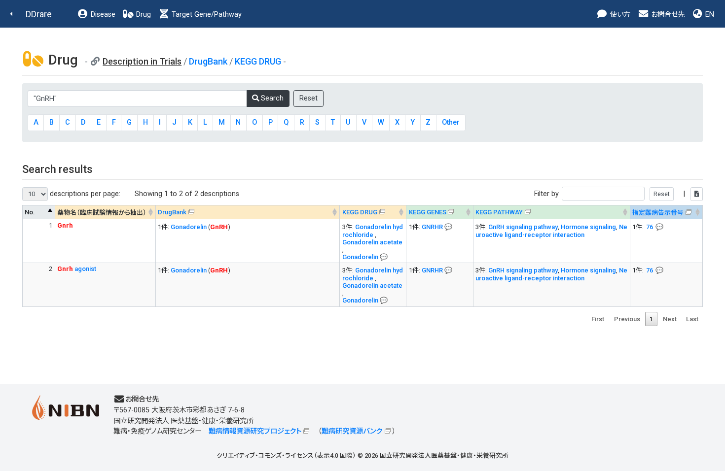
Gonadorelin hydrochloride (372, 230)
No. (30, 212)
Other (451, 122)
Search (271, 98)
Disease (102, 14)
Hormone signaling (588, 227)
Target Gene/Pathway (206, 14)
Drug (142, 14)
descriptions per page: (84, 194)
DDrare (39, 14)
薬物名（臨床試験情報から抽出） (101, 212)
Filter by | (610, 194)
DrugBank (208, 61)
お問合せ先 (667, 14)
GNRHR (432, 227)
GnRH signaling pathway (523, 227)
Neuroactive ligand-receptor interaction (551, 230)
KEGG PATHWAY (499, 212)
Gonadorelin (189, 227)
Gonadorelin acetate (372, 242)
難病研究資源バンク (352, 431)
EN (708, 14)
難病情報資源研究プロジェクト (255, 431)
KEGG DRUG (258, 61)
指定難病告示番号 (658, 212)
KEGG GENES (427, 212)
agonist (76, 268)
